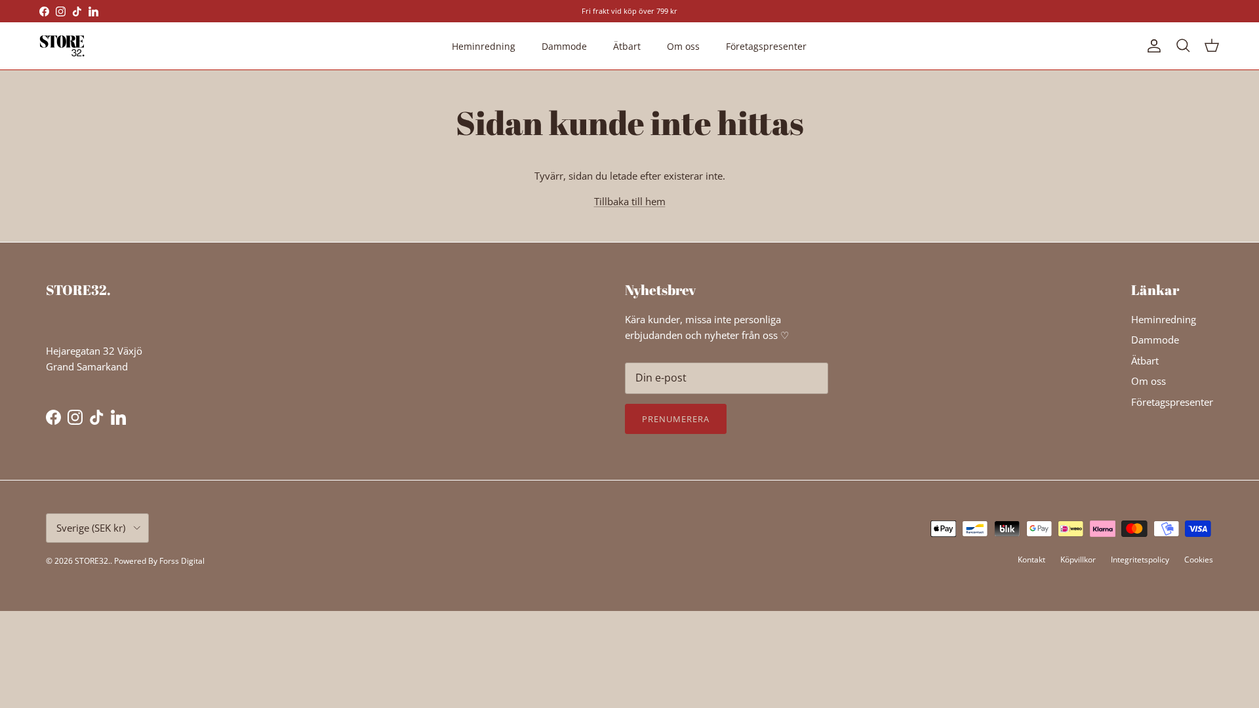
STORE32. (92, 560)
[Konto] (1151, 46)
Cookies (1198, 559)
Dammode (564, 46)
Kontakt (1031, 559)
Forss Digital (182, 560)
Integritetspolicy (1140, 559)
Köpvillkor (1078, 559)
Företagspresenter (766, 46)
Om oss (683, 46)
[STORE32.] (62, 45)
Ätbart (627, 46)
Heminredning (483, 46)
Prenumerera (675, 419)
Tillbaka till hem (630, 201)
